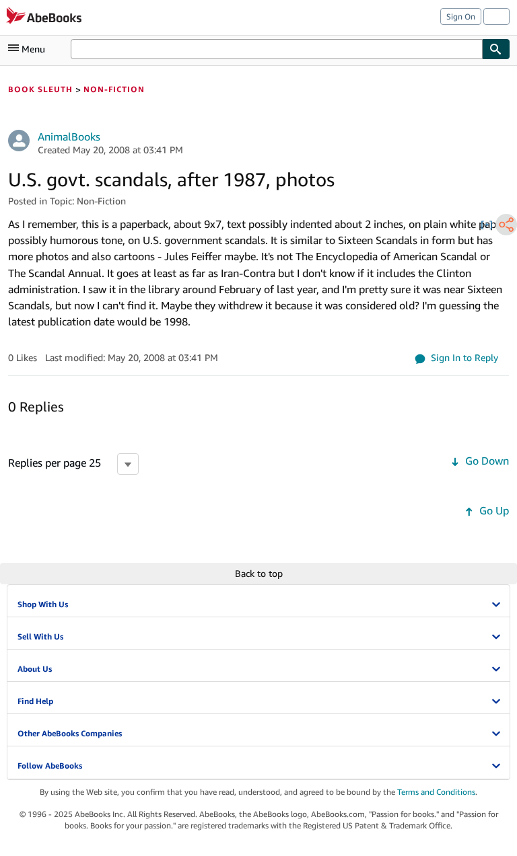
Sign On (460, 16)
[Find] (496, 49)
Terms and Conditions (436, 792)
